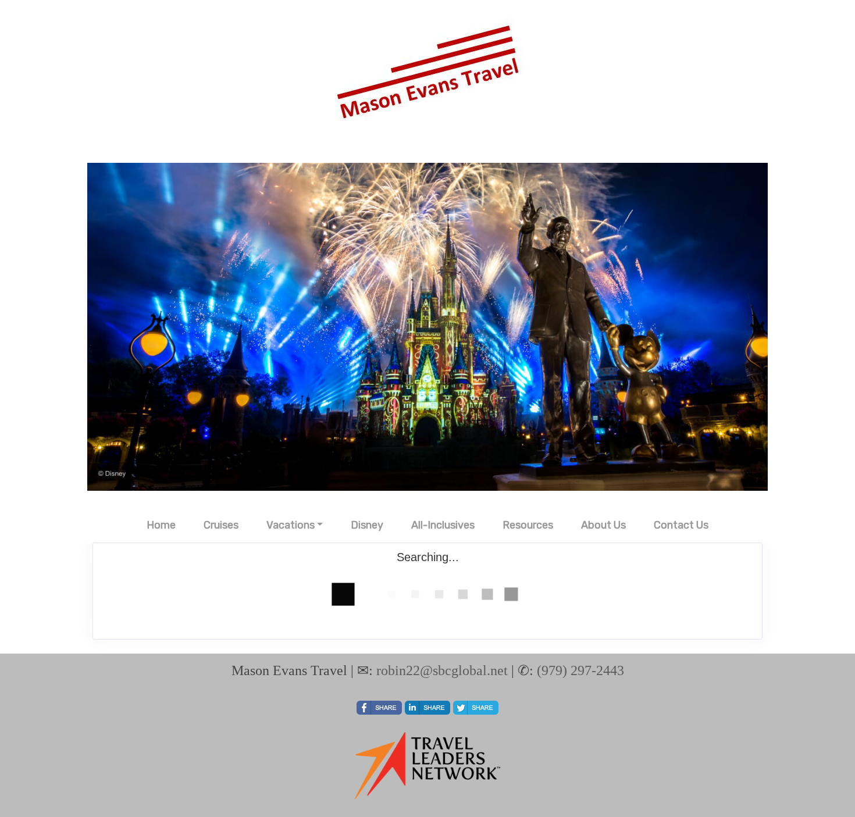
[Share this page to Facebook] (379, 708)
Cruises (221, 525)
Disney (367, 525)
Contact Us (681, 525)
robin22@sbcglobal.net (442, 670)
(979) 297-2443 (580, 670)
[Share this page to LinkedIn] (427, 708)
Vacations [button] (290, 525)
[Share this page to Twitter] (475, 708)
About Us (603, 525)
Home (161, 525)
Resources (528, 525)
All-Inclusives (443, 525)
